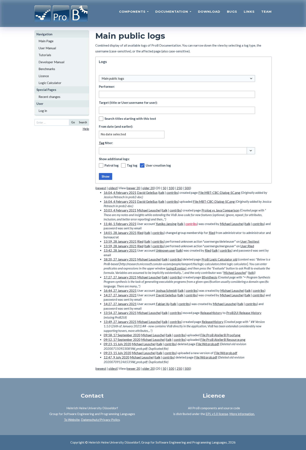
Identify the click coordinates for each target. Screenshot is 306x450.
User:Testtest (249, 241)
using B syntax (176, 268)
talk (161, 192)
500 (187, 188)
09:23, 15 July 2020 (117, 344)
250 (179, 188)
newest (101, 188)
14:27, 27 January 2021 (120, 295)
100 (171, 188)
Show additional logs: (114, 159)
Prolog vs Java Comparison (220, 210)
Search (83, 122)
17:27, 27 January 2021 (120, 277)
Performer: (107, 86)
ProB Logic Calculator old (219, 259)
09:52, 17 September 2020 (122, 339)
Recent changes (49, 97)
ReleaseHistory (211, 313)
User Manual (47, 48)
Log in (43, 110)
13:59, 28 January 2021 (120, 241)
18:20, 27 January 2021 (120, 259)
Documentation (172, 12)
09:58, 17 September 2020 (122, 335)
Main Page (46, 41)
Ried (212, 233)
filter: (106, 143)
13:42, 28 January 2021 (120, 250)
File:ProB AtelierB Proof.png (220, 335)
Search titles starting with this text (130, 118)
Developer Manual (51, 62)
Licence (44, 76)
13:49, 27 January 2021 (120, 322)
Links (249, 12)
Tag (101, 143)
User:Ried (247, 246)
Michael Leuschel (235, 272)
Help (86, 129)
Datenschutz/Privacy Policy (100, 420)
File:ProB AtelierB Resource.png (222, 339)
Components (133, 12)
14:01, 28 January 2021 (120, 233)
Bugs (232, 12)
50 (164, 188)
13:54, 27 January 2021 (120, 313)
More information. (242, 414)
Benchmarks (47, 69)
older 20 (148, 188)
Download (209, 12)
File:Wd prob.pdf (207, 344)
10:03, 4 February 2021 (120, 210)
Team (266, 12)
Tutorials (45, 55)
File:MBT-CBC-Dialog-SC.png (219, 192)
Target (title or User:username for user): (128, 102)
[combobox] (177, 78)
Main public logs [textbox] (113, 78)
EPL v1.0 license (217, 414)
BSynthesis (209, 277)
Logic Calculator (50, 83)
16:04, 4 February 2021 (120, 192)
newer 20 (133, 188)
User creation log (158, 165)
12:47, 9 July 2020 (116, 357)
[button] (251, 150)
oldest (112, 188)
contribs (172, 192)
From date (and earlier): (116, 126)
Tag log (132, 165)
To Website (72, 420)
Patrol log (111, 165)
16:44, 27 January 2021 (120, 290)
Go (73, 122)
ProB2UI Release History (243, 313)
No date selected (113, 134)
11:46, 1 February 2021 (120, 224)
